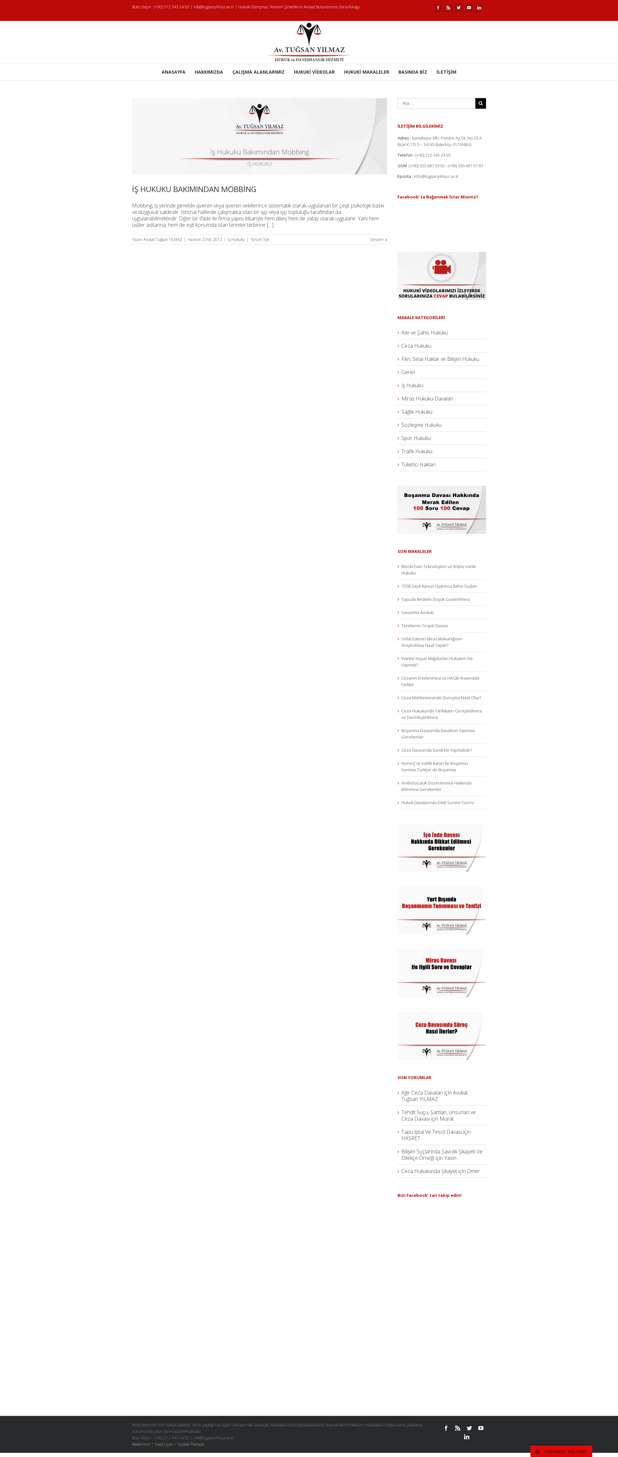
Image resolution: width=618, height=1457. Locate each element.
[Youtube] (469, 7)
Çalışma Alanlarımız (258, 72)
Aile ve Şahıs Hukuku (424, 332)
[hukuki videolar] (442, 255)
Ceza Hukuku (416, 346)
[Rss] (448, 7)
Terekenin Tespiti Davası (424, 625)
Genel (408, 372)
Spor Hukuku (416, 438)
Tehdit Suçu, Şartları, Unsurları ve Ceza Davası (438, 1115)
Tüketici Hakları (418, 464)
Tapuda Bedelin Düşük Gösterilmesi (435, 599)
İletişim (446, 72)
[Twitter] (458, 7)
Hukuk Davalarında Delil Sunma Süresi (437, 802)
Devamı (377, 239)
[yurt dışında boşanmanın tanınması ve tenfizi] (442, 889)
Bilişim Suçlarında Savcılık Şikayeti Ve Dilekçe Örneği (441, 1154)
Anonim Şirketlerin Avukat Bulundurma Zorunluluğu (315, 7)
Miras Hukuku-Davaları (427, 398)
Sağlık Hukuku (416, 411)
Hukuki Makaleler (366, 72)
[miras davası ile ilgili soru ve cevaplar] (442, 952)
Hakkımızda (209, 72)
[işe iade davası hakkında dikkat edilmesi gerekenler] (442, 826)
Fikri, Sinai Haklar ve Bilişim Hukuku (440, 359)
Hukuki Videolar (314, 72)
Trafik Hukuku (416, 451)
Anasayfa (173, 72)
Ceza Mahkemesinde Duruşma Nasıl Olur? (441, 698)
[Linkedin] (479, 7)
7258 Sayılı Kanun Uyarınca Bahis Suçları (439, 586)
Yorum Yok (259, 239)
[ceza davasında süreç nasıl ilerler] (442, 1015)
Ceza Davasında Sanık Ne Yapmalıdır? (436, 750)
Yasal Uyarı (163, 1444)
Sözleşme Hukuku (421, 425)
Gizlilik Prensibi (191, 1444)
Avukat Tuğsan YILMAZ (162, 239)
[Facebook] (438, 7)
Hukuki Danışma (252, 7)
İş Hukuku (236, 239)
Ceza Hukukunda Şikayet (429, 1171)
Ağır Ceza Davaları (422, 1092)
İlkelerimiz (141, 1444)
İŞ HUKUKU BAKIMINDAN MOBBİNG (194, 189)
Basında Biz (412, 72)
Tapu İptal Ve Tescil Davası (431, 1131)
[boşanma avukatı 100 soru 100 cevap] (442, 488)
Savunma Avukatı (417, 612)
